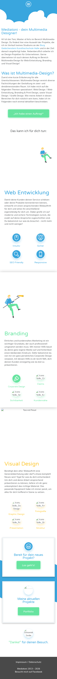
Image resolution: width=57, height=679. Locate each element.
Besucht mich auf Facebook (28, 671)
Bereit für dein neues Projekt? (28, 556)
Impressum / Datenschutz (28, 661)
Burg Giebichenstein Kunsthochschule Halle (23, 47)
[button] (28, 4)
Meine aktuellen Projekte (28, 600)
